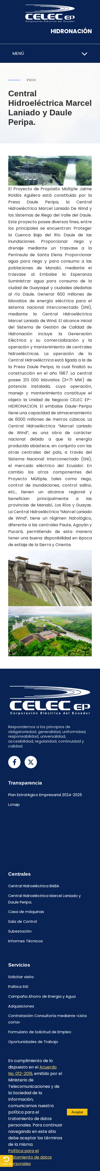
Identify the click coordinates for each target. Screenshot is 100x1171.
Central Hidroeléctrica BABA (33, 886)
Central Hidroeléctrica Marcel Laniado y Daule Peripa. (44, 899)
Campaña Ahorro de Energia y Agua (42, 996)
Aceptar (77, 1112)
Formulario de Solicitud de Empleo (39, 1032)
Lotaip (14, 804)
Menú (18, 53)
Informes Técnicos (25, 941)
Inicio (31, 79)
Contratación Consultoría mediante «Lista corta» (47, 1019)
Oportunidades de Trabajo (33, 1041)
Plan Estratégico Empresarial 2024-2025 (45, 795)
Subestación (20, 931)
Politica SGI (18, 986)
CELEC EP (6, 1164)
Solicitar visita (21, 977)
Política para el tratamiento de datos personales (30, 1157)
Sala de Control (22, 921)
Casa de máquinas (26, 912)
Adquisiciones (21, 1006)
